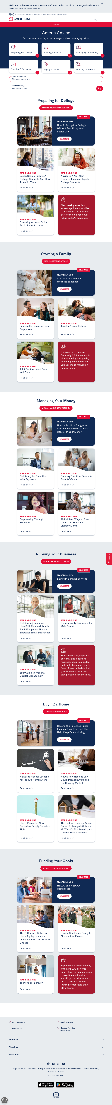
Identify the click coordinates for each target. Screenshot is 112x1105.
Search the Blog (18, 86)
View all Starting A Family (56, 261)
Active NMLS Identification (55, 1068)
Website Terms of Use (56, 1071)
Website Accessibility (91, 1068)
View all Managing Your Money (56, 408)
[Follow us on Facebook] (48, 1064)
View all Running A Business (56, 561)
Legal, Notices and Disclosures (24, 1068)
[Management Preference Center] (4, 1100)
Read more (64, 139)
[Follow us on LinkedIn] (53, 1064)
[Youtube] (63, 1064)
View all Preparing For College (56, 108)
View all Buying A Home (56, 712)
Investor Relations (74, 1068)
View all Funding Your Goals (56, 868)
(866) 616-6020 (67, 1022)
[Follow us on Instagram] (58, 1064)
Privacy (40, 1068)
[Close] (102, 2)
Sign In (56, 25)
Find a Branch (18, 1022)
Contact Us (17, 1028)
